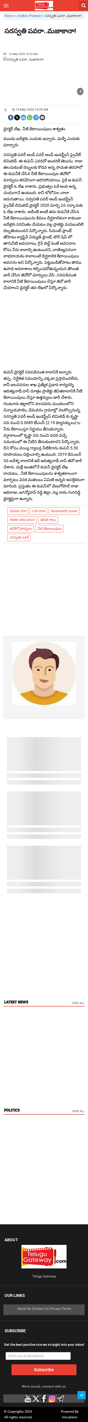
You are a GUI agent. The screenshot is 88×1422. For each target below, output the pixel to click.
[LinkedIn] (23, 117)
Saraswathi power (64, 511)
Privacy (55, 1309)
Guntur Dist (17, 511)
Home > (11, 16)
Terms (66, 1309)
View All (78, 1003)
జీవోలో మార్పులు (20, 529)
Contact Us (40, 1309)
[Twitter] (17, 117)
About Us (24, 1309)
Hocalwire (69, 1417)
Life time (38, 511)
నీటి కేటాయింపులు (49, 529)
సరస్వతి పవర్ (19, 537)
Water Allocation (22, 520)
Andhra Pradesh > (31, 16)
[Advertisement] (29, 41)
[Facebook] (11, 117)
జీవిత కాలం (48, 520)
